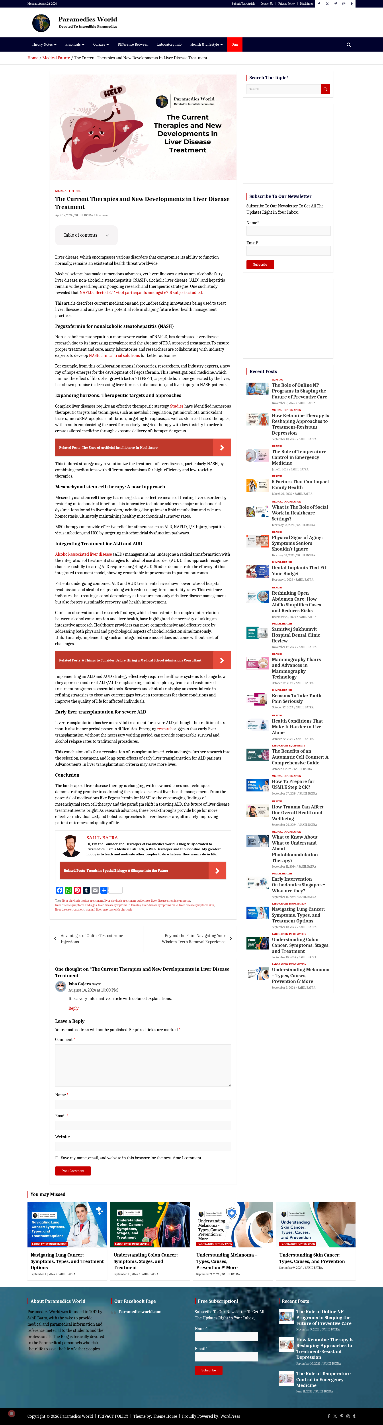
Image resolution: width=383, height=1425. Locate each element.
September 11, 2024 (284, 866)
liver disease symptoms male (160, 905)
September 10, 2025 (284, 439)
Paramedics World (76, 1416)
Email (61, 1115)
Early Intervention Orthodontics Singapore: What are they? (298, 885)
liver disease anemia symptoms (170, 901)
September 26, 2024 (284, 825)
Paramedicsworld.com (140, 1311)
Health (277, 446)
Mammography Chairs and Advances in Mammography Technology (296, 668)
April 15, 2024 (63, 215)
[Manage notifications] (11, 1413)
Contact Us (267, 3)
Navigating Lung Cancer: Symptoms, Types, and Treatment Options (298, 915)
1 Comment (103, 215)
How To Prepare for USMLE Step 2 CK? (293, 784)
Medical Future (67, 191)
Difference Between (133, 44)
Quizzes (99, 44)
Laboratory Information (289, 903)
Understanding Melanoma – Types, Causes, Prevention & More (301, 975)
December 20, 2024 (284, 617)
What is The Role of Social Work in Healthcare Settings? (300, 513)
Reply (73, 1008)
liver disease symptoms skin (196, 905)
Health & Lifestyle (204, 44)
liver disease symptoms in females (119, 905)
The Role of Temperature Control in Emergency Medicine (299, 457)
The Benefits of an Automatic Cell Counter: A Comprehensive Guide (300, 757)
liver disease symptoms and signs (76, 905)
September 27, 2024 (284, 793)
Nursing (277, 379)
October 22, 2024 (282, 683)
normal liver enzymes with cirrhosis (109, 909)
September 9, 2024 (283, 988)
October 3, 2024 (281, 769)
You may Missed (48, 1194)
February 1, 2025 (282, 580)
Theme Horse (165, 1416)
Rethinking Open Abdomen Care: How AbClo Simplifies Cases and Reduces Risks (296, 601)
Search (325, 89)
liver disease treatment (69, 909)
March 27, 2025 (282, 494)
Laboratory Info (169, 44)
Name (62, 1094)
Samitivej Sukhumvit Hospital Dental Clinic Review (296, 635)
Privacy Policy (286, 3)
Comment (65, 1039)
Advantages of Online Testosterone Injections (92, 938)
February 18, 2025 (283, 525)
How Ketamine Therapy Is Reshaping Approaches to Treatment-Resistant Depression (300, 424)
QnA (235, 44)
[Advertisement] (288, 145)
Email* (252, 243)
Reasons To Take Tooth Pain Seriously (296, 698)
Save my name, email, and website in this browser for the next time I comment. (131, 1157)
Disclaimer (306, 3)
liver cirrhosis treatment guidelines (127, 901)
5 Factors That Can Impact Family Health (300, 484)
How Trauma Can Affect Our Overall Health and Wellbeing (298, 813)
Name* (252, 222)
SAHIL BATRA (84, 215)
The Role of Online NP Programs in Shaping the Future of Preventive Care (299, 391)
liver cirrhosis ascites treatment (82, 901)
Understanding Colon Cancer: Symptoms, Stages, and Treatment (301, 945)
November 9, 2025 (283, 403)
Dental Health (282, 562)
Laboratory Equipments (288, 745)
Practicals (73, 44)
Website (62, 1136)
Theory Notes (42, 44)
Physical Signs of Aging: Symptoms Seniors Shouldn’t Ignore (297, 543)
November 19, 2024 (284, 647)
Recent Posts (263, 371)
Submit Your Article (243, 3)
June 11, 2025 (280, 469)
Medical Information (286, 410)
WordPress (230, 1416)
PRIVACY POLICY (113, 1416)
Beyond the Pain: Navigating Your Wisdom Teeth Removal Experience (193, 938)
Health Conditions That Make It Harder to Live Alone (297, 727)
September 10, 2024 (284, 927)
